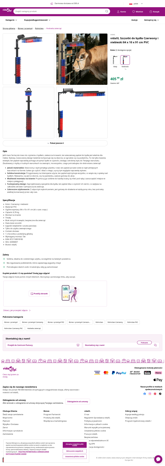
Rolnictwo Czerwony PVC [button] (13, 328)
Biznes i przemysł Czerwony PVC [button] (80, 322)
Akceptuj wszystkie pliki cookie (75, 445)
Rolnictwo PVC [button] (132, 322)
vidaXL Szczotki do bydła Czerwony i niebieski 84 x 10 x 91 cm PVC (134, 40)
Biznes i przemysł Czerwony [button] (32, 322)
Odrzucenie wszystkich (74, 451)
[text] (116, 79)
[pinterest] (155, 394)
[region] (46, 451)
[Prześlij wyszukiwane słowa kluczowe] (107, 11)
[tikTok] (160, 394)
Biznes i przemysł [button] (11, 322)
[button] (115, 62)
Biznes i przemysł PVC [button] (56, 322)
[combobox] (61, 11)
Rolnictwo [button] (99, 322)
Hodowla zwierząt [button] (34, 328)
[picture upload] (69, 294)
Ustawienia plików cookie (95, 430)
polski (136, 4)
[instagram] (150, 394)
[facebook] (145, 394)
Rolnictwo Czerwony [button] (115, 322)
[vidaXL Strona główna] (7, 10)
